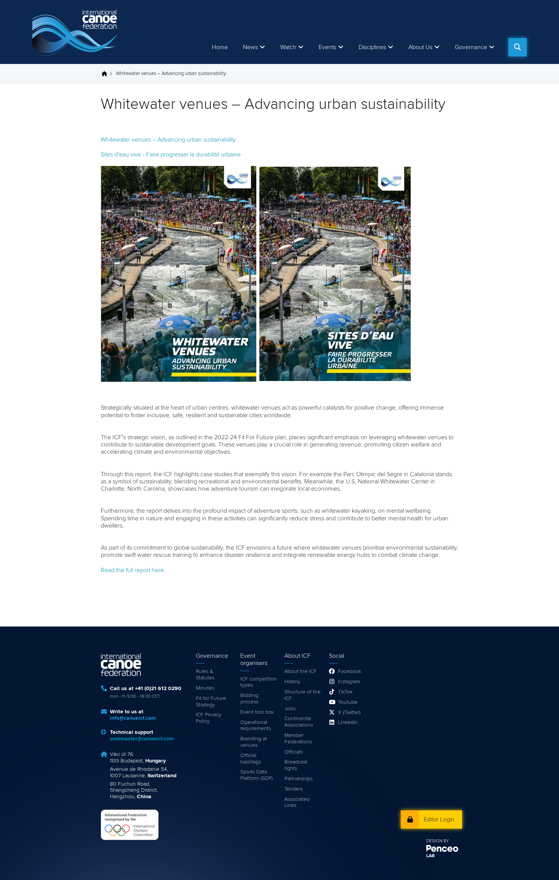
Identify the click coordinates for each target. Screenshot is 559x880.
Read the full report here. (133, 570)
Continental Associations (298, 722)
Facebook (349, 671)
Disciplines (372, 47)
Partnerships (298, 778)
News (250, 47)
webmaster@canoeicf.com (142, 738)
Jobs (289, 708)
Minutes (205, 688)
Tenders (293, 789)
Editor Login (439, 819)
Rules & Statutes (205, 675)
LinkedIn (348, 722)
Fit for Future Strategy (211, 702)
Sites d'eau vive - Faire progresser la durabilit (171, 154)
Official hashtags (250, 759)
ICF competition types (258, 682)
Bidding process (249, 699)
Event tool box (257, 712)
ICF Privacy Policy (208, 718)
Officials (293, 752)
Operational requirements (255, 726)
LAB (430, 856)
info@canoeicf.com (133, 718)
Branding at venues (253, 742)
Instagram (349, 681)
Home (220, 47)
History (292, 681)
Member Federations (298, 738)
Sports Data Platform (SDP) (256, 775)
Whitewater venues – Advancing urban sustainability (168, 140)
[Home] (76, 32)
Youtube (347, 702)
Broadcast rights (295, 765)
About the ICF (300, 671)
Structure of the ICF (302, 695)
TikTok (345, 692)
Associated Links (297, 802)
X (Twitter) (349, 712)
